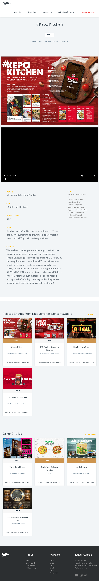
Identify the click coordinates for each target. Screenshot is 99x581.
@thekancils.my (65, 12)
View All (92, 315)
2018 (52, 570)
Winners (47, 12)
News (28, 560)
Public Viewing (31, 568)
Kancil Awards (6, 4)
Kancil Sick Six (30, 565)
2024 (52, 560)
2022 (52, 565)
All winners (90, 434)
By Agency (54, 573)
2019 (52, 568)
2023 (52, 563)
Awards (31, 12)
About (17, 12)
